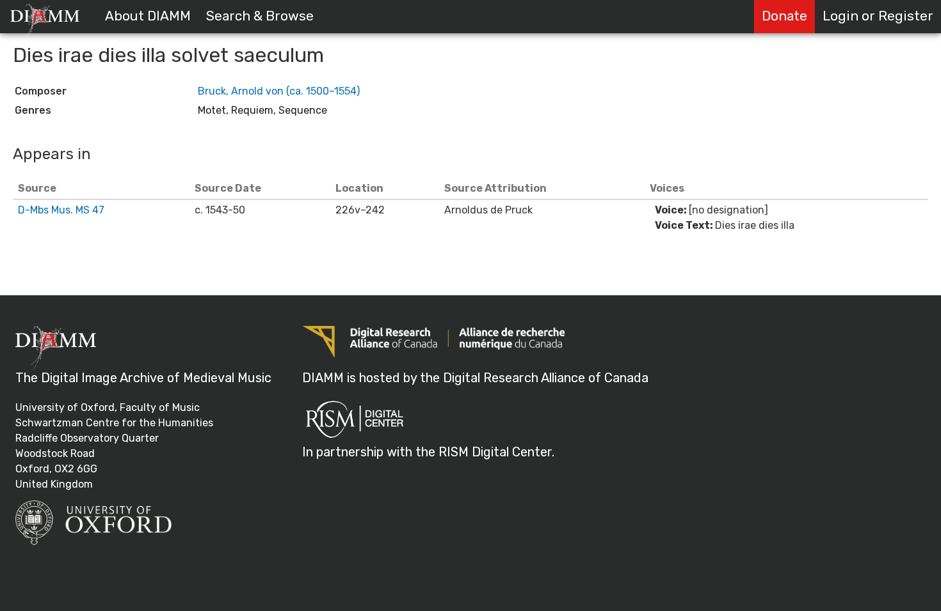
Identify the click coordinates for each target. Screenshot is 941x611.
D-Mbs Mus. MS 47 (61, 210)
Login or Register (878, 16)
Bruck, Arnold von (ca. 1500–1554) (279, 91)
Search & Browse (260, 16)
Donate (784, 16)
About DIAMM (148, 16)
